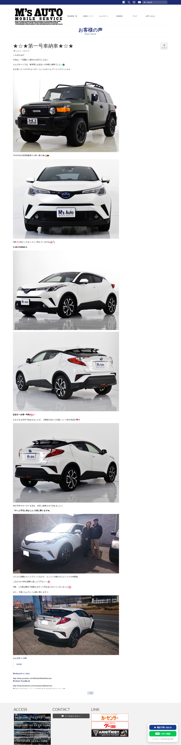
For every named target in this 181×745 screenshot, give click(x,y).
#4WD (16, 688)
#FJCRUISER (48, 688)
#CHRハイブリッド (29, 688)
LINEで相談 (163, 734)
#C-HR (21, 688)
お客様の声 (26, 51)
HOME (19, 664)
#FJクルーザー (57, 688)
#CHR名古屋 (39, 688)
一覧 (90, 693)
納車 (64, 688)
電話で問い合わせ (163, 727)
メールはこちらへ (72, 716)
